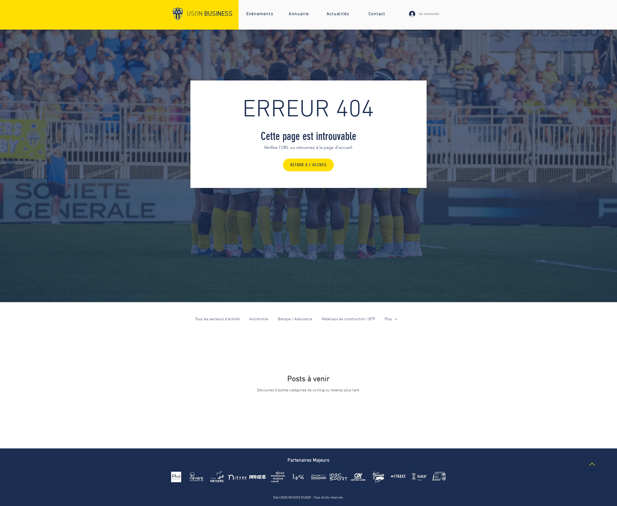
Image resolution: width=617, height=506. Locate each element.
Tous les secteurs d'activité (217, 319)
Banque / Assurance (295, 319)
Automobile (258, 319)
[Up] (592, 464)
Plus (388, 319)
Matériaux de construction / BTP (348, 319)
